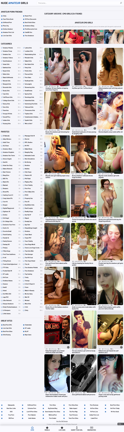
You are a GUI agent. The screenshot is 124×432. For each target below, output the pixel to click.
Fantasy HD (12, 244)
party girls (33, 67)
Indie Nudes (32, 418)
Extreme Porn (32, 408)
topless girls (33, 113)
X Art (33, 307)
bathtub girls (12, 67)
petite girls (33, 71)
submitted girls (33, 100)
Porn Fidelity (33, 185)
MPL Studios (33, 142)
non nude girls (33, 64)
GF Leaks (12, 274)
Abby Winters (12, 139)
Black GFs (12, 182)
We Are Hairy (33, 294)
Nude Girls (14, 3)
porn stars (33, 77)
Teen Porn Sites (73, 418)
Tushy (33, 277)
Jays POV (12, 297)
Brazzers (12, 188)
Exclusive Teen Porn (12, 224)
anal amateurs (12, 61)
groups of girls (12, 113)
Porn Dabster (32, 415)
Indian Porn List (94, 415)
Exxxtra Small (12, 231)
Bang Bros (12, 175)
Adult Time (12, 142)
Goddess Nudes (12, 280)
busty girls (12, 90)
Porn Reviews (94, 405)
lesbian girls (33, 51)
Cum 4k (12, 201)
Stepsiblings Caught (33, 228)
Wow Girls (33, 304)
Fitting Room (12, 261)
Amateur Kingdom (12, 152)
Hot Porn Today (114, 408)
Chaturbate (28, 325)
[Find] (121, 3)
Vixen (33, 287)
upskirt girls (33, 120)
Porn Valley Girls (33, 192)
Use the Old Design (62, 421)
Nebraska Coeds (33, 155)
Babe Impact (73, 408)
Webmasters (91, 430)
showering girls (33, 87)
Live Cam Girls (7, 35)
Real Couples (33, 208)
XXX (11, 411)
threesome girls (33, 110)
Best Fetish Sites (30, 22)
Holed (12, 290)
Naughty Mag (33, 152)
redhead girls (33, 81)
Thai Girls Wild (33, 251)
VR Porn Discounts (30, 19)
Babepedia (11, 405)
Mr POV (33, 145)
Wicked (33, 300)
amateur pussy (12, 51)
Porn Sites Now (73, 405)
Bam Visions (12, 172)
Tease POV (33, 238)
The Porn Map (73, 411)
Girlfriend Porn (7, 22)
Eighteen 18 (12, 211)
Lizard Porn (94, 418)
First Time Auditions (12, 254)
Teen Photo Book (8, 19)
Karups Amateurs (12, 304)
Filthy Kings (12, 251)
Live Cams (62, 430)
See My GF (33, 215)
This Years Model (33, 261)
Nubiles (33, 169)
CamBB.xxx (28, 32)
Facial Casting (12, 234)
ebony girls (12, 104)
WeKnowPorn (53, 415)
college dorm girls (12, 100)
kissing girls (12, 123)
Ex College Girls (12, 221)
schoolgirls (33, 84)
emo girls (12, 107)
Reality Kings (33, 211)
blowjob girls (12, 84)
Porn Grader (52, 418)
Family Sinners (12, 241)
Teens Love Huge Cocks (33, 248)
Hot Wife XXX (12, 294)
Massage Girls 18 (33, 136)
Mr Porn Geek (115, 411)
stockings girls (33, 97)
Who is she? (33, 123)
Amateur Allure (12, 149)
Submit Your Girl (77, 430)
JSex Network (12, 300)
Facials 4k (12, 238)
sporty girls (33, 94)
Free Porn (11, 415)
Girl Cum (12, 277)
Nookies (33, 165)
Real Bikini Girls (33, 205)
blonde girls (12, 81)
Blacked (12, 185)
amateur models (12, 48)
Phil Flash (33, 178)
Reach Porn (28, 16)
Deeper (12, 205)
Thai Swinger (33, 254)
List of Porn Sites (32, 411)
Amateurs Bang (29, 26)
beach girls (12, 71)
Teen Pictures (73, 415)
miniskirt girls (33, 58)
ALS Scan (12, 145)
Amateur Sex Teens (12, 155)
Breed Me (12, 192)
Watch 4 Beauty (33, 290)
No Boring (33, 162)
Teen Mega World (33, 244)
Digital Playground (12, 208)
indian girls (12, 120)
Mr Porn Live (94, 411)
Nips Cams (28, 335)
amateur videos (12, 58)
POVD (33, 195)
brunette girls (12, 87)
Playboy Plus (33, 182)
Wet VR (33, 297)
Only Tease (33, 172)
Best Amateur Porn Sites (52, 411)
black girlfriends (12, 77)
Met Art (33, 139)
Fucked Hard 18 (12, 271)
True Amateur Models (33, 267)
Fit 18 (12, 257)
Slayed (33, 218)
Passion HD (33, 175)
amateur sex (12, 54)
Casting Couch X (12, 195)
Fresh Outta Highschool (12, 264)
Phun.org (6, 26)
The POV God (33, 257)
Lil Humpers (12, 310)
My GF (26, 331)
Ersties (12, 215)
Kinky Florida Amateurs (12, 307)
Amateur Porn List (8, 32)
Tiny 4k (33, 264)
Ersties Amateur (8, 29)
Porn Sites (53, 405)
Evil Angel (12, 218)
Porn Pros (33, 188)
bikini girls (12, 74)
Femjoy (12, 248)
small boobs (33, 90)
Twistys (33, 280)
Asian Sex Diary (12, 165)
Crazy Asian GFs (12, 198)
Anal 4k (12, 162)
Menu (119, 424)
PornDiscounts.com (31, 29)
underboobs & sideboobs (33, 117)
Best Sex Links (11, 408)
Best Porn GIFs (7, 325)
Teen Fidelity (33, 241)
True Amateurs (29, 35)
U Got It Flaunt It (33, 284)
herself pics (12, 117)
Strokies (33, 231)
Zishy (4, 16)
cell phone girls (12, 97)
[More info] (68, 84)
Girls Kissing (7, 335)
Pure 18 (33, 201)
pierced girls (33, 74)
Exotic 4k (12, 228)
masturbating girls (33, 54)
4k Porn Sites (94, 408)
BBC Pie (12, 178)
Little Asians (12, 313)
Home (32, 430)
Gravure (12, 284)
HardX (12, 287)
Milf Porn (11, 418)
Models (47, 430)
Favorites (12, 110)
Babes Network (12, 169)
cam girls (12, 94)
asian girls (12, 64)
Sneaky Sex (33, 221)
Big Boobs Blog (52, 408)
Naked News (33, 149)
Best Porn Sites (7, 331)
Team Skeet (33, 234)
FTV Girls (12, 267)
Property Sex (33, 198)
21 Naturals (12, 136)
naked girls (33, 61)
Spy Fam (33, 224)
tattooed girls (33, 107)
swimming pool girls (33, 104)
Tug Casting (33, 274)
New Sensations (33, 159)
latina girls (33, 48)
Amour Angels (12, 159)
